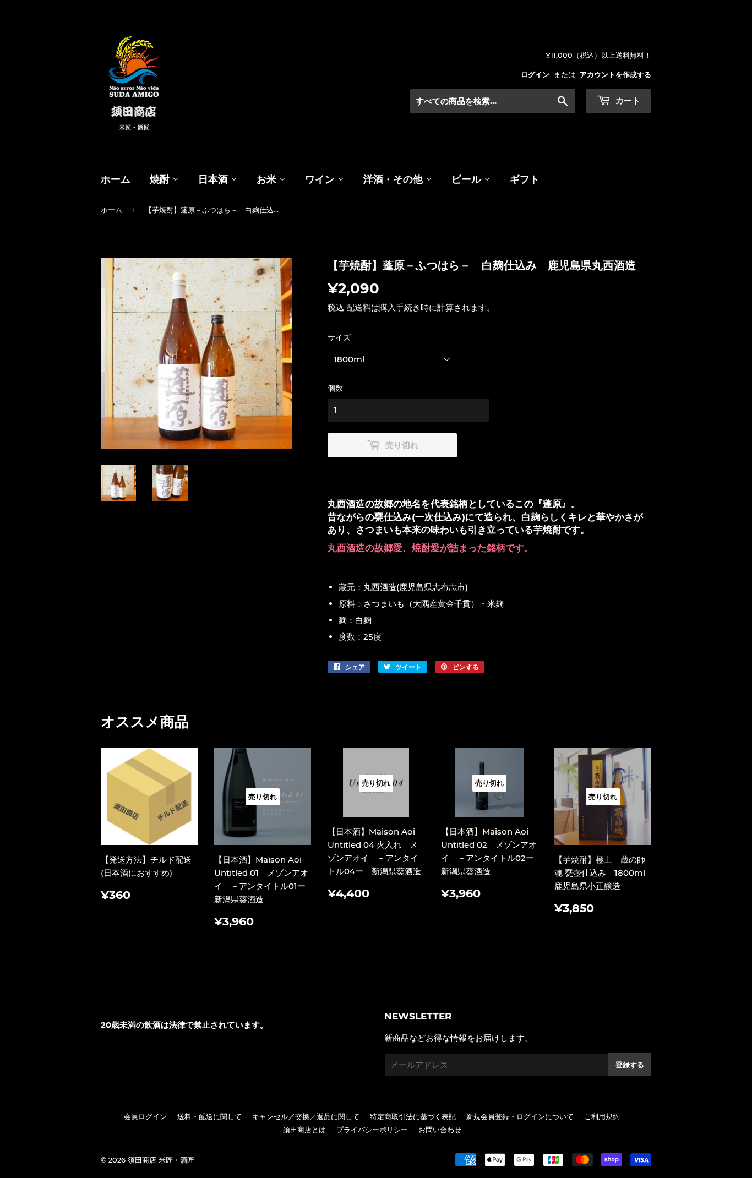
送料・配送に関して (209, 1116)
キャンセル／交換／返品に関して (305, 1116)
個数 (335, 388)
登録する (629, 1064)
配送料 (358, 307)
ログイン (535, 74)
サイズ (339, 337)
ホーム (115, 179)
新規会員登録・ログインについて (520, 1116)
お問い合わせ (439, 1129)
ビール (467, 179)
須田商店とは (304, 1129)
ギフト (525, 179)
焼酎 (161, 179)
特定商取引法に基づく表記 (413, 1116)
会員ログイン (145, 1116)
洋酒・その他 (394, 179)
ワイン (321, 179)
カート (626, 100)
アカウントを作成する (615, 74)
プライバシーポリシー (372, 1129)
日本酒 (214, 179)
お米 (268, 179)
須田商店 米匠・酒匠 (161, 1159)
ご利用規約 (602, 1116)
